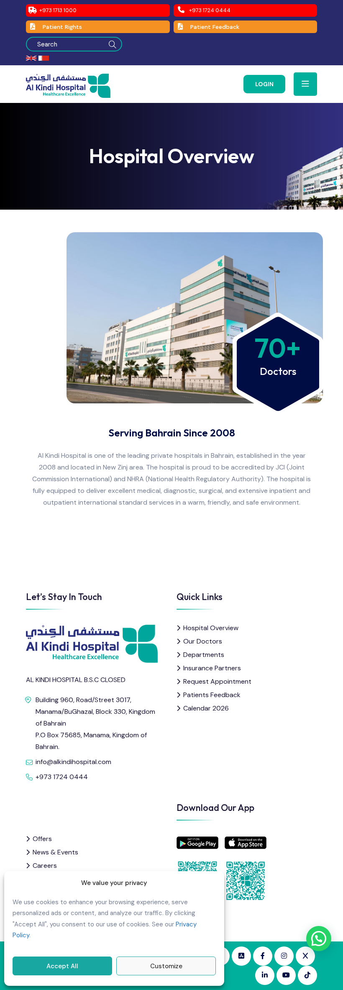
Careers (45, 865)
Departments (203, 654)
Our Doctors (202, 641)
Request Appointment (217, 681)
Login (264, 84)
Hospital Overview (210, 627)
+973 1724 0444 (209, 10)
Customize (166, 966)
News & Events (55, 852)
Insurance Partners (212, 668)
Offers (42, 838)
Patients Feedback (212, 694)
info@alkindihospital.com (73, 761)
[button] (318, 938)
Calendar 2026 (206, 708)
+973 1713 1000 (58, 10)
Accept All (62, 966)
